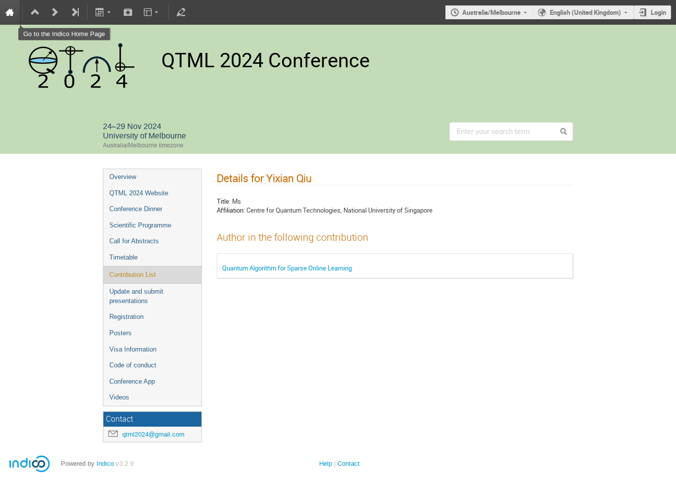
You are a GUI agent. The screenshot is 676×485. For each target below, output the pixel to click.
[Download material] (128, 12)
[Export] (104, 12)
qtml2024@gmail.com (153, 434)
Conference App (132, 381)
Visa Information (132, 349)
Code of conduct (132, 365)
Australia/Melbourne (491, 12)
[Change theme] (152, 12)
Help (325, 463)
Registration (126, 316)
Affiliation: (231, 210)
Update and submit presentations (136, 296)
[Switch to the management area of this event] (181, 12)
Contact (349, 463)
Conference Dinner (135, 209)
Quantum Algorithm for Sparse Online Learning (287, 268)
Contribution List (132, 274)
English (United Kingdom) (585, 12)
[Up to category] (35, 12)
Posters (120, 333)
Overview (122, 176)
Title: (224, 201)
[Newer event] (55, 12)
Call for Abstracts (134, 241)
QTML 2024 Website (138, 193)
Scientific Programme (140, 225)
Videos (119, 397)
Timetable (123, 257)
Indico (105, 463)
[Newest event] (75, 12)
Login (658, 12)
